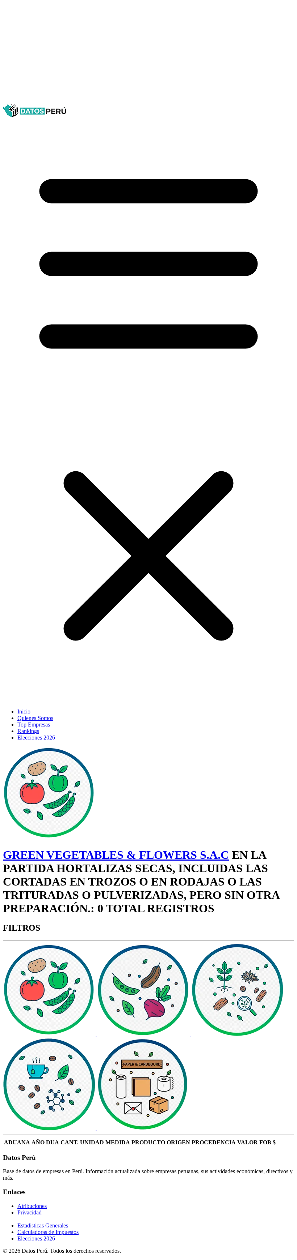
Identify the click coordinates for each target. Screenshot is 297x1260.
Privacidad (29, 1212)
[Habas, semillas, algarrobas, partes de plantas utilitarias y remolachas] (144, 1034)
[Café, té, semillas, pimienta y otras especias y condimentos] (50, 1128)
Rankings (28, 731)
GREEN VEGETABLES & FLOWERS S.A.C (116, 854)
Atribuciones (32, 1206)
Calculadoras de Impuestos (48, 1232)
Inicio (23, 711)
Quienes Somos (35, 718)
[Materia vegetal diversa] (237, 1034)
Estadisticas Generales (42, 1225)
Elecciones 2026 (36, 737)
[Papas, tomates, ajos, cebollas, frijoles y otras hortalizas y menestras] (50, 1034)
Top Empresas (33, 724)
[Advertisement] (148, 53)
